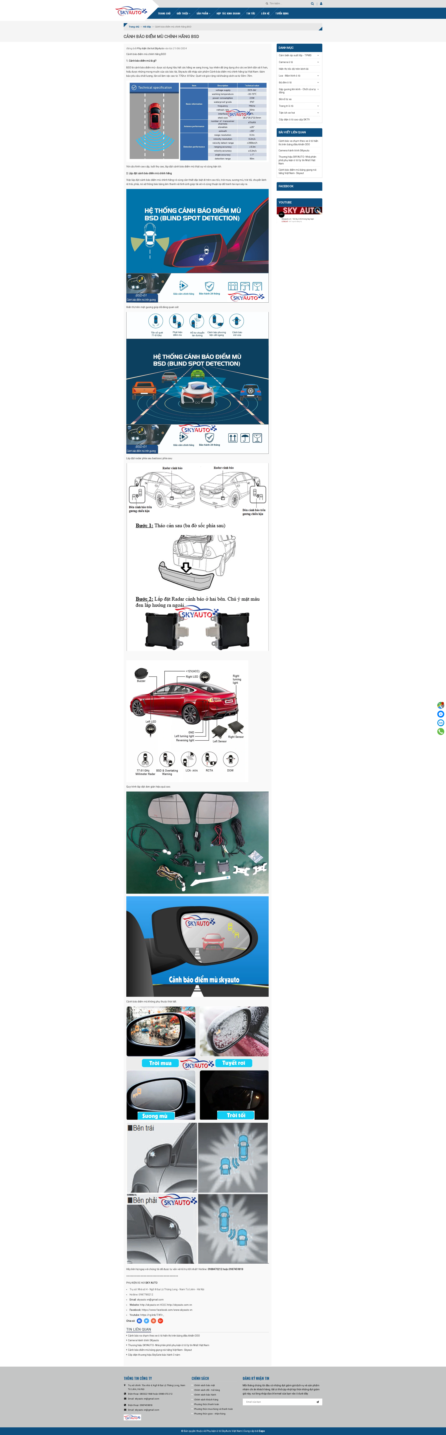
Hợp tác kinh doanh (228, 13)
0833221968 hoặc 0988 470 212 (156, 1394)
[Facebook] (440, 714)
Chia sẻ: (130, 1320)
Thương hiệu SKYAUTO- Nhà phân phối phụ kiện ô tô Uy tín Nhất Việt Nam (168, 1345)
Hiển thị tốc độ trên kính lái (294, 69)
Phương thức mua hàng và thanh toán (213, 1409)
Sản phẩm (203, 13)
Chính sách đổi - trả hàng (207, 1390)
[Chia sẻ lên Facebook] (139, 1320)
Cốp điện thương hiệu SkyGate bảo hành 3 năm (154, 1354)
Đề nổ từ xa (285, 99)
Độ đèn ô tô (285, 82)
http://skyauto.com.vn (179, 1304)
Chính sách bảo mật (204, 1385)
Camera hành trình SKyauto (143, 1340)
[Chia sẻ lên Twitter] (146, 1320)
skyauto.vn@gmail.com (150, 1299)
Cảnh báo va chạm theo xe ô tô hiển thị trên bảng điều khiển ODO (164, 1335)
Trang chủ (164, 13)
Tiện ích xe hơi (287, 112)
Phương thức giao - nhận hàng (209, 1413)
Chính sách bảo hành (205, 1394)
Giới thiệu (183, 13)
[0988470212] (440, 731)
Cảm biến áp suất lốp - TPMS (295, 55)
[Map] (440, 705)
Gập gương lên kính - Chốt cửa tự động (297, 91)
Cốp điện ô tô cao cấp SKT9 (294, 119)
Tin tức (250, 13)
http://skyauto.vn (149, 1304)
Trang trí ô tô (286, 106)
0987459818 (146, 1405)
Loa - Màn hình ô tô (290, 75)
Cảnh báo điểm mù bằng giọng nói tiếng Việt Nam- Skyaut (160, 1350)
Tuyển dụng (282, 13)
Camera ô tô (286, 62)
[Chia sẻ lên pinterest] (153, 1320)
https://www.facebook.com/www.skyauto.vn (167, 1310)
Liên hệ (265, 13)
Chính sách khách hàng (206, 1399)
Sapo (262, 1431)
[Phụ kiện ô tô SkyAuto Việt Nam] (140, 10)
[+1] (160, 1320)
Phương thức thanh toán (206, 1404)
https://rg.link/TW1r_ (152, 1315)
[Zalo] (440, 722)
